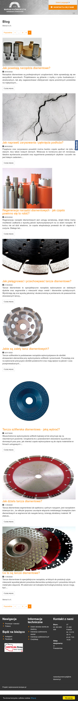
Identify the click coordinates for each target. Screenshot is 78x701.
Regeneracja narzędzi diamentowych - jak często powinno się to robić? (33, 211)
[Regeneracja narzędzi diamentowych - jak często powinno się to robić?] (39, 188)
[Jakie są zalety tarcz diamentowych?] (39, 327)
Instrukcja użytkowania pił (40, 637)
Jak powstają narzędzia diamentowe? (26, 68)
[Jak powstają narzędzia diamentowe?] (39, 52)
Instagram (8, 636)
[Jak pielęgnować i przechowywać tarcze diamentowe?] (39, 259)
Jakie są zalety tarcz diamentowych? (25, 348)
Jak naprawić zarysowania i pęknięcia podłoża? (32, 142)
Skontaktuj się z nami (64, 7)
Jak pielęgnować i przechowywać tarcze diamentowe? (36, 281)
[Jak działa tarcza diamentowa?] (39, 477)
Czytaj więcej (8, 88)
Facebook (8, 639)
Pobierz (8, 626)
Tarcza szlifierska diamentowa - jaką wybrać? (31, 429)
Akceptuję (69, 698)
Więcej (33, 698)
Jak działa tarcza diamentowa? (22, 501)
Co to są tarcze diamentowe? (21, 573)
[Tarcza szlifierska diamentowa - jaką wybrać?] (39, 401)
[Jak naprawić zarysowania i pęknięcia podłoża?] (39, 117)
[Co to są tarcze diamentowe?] (39, 549)
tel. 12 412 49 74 (70, 633)
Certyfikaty (34, 639)
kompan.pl (22, 687)
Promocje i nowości (12, 623)
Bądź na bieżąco (13, 632)
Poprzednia (8, 32)
